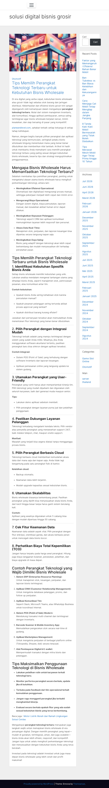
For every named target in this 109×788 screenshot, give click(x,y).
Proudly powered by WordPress (39, 784)
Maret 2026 (88, 198)
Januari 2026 (89, 212)
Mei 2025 (87, 271)
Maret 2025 (88, 282)
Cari (84, 36)
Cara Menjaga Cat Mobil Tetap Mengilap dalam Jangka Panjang (89, 109)
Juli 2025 (87, 260)
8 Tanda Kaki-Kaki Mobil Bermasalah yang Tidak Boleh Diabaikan (88, 133)
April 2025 (87, 276)
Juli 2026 (87, 181)
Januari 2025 (89, 296)
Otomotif (16, 78)
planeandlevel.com (21, 127)
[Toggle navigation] (31, 5)
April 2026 (88, 192)
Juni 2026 (87, 187)
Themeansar (79, 784)
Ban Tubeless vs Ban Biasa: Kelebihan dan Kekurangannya (89, 86)
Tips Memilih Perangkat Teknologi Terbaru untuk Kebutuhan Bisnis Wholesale (38, 88)
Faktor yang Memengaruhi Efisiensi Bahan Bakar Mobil (89, 66)
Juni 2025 (87, 265)
